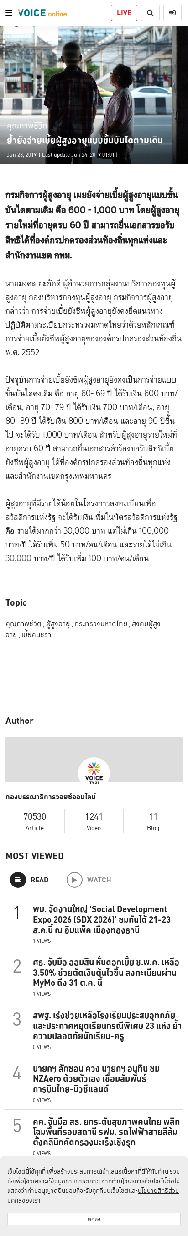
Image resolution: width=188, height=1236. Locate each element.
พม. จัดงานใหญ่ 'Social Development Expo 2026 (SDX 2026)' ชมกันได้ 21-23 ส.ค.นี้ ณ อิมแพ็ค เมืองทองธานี (102, 919)
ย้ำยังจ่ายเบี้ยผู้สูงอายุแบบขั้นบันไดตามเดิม (85, 140)
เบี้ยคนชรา (36, 634)
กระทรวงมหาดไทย (102, 623)
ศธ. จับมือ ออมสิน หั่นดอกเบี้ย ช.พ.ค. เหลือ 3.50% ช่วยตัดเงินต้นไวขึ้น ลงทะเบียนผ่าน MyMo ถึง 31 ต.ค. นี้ (106, 972)
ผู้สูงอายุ (59, 623)
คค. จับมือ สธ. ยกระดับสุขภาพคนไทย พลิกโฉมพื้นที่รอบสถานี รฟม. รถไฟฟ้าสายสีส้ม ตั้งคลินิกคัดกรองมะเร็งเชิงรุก (106, 1132)
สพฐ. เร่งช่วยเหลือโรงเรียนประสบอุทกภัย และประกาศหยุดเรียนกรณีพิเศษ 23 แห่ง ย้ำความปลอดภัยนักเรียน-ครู (107, 1025)
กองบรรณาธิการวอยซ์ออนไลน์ (50, 797)
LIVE (124, 12)
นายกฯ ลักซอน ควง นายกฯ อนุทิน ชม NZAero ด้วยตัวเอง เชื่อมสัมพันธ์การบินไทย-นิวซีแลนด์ (96, 1078)
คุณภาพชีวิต (27, 125)
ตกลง (94, 1218)
